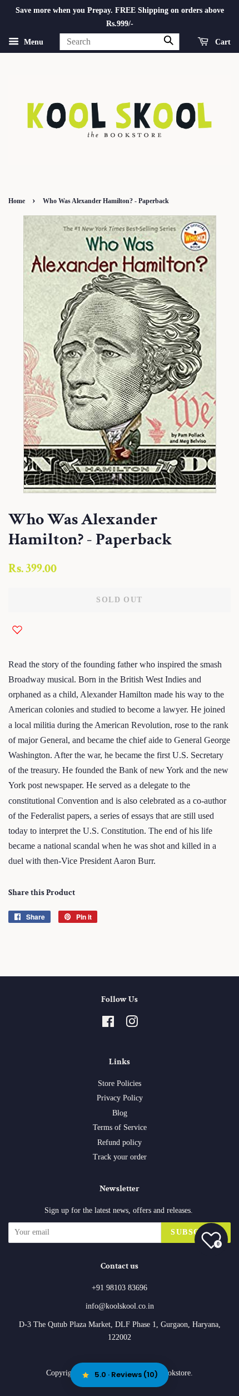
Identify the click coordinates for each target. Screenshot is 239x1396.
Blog (119, 1113)
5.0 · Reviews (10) (126, 1374)
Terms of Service (120, 1127)
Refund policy (119, 1142)
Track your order (120, 1157)
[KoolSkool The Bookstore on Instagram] (132, 1024)
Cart (222, 41)
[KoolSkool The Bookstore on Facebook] (108, 1024)
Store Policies (119, 1083)
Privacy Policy (120, 1098)
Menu (32, 41)
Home (16, 201)
